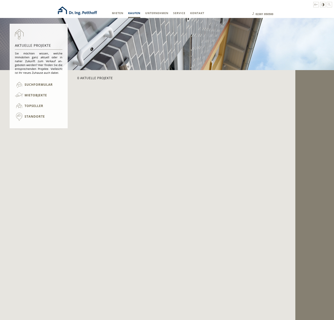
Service (179, 13)
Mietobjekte (36, 95)
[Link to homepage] (77, 16)
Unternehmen (156, 13)
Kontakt (197, 13)
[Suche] (329, 4)
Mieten (117, 13)
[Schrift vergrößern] (316, 4)
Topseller (34, 106)
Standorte (35, 116)
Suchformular (39, 84)
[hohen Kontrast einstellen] (322, 4)
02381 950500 (264, 14)
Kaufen (134, 13)
